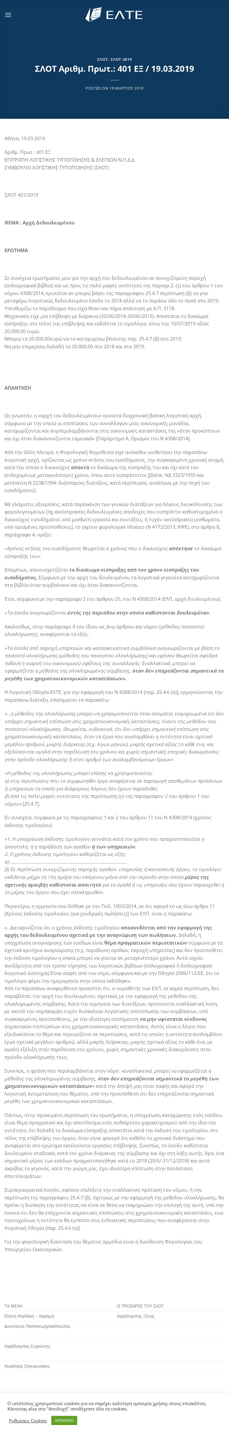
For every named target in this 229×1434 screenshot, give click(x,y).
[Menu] (8, 14)
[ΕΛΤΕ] (114, 14)
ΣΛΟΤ (102, 59)
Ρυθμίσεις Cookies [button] (28, 1420)
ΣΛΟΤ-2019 (121, 59)
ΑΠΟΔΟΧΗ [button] (64, 1420)
